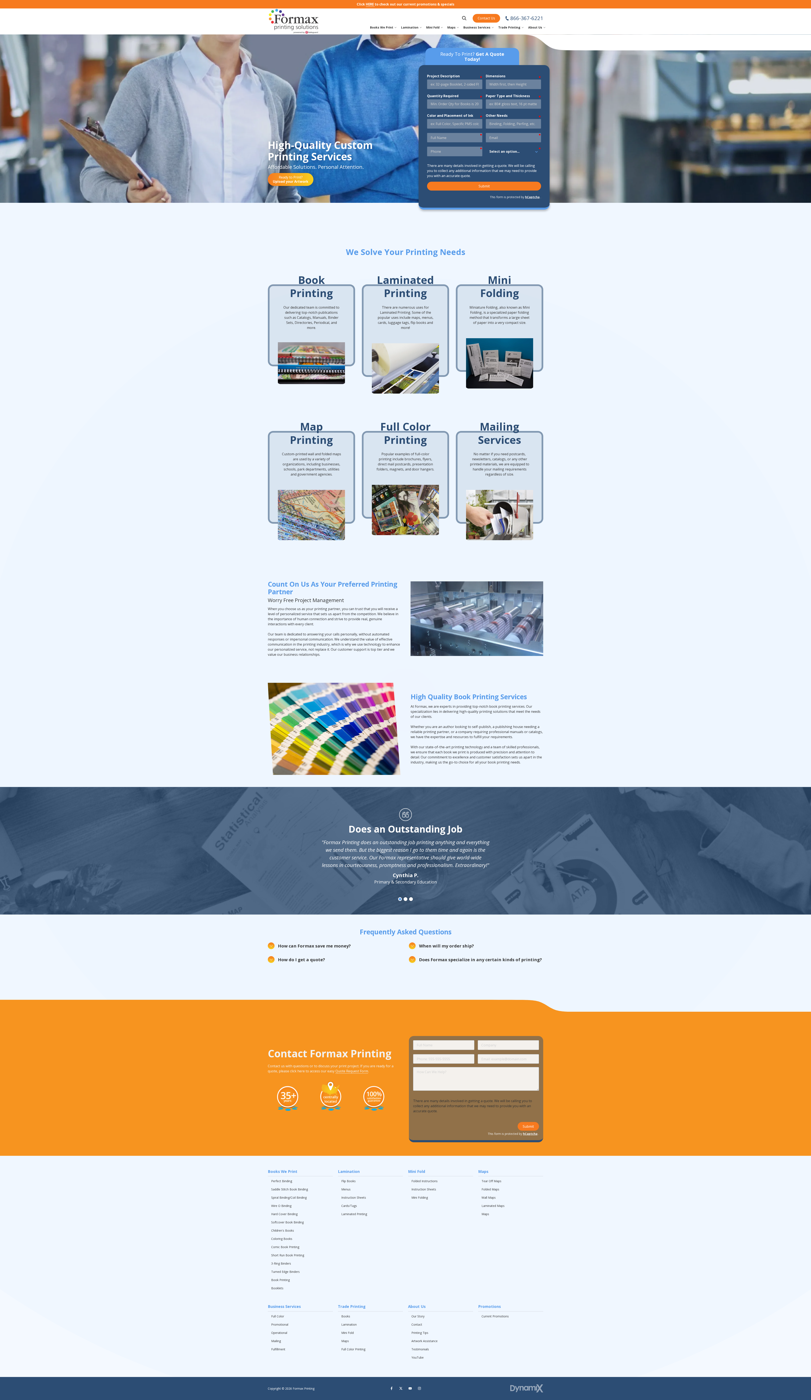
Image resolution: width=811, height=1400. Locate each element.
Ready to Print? (290, 179)
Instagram (419, 1388)
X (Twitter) (401, 1388)
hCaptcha (532, 197)
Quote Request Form (351, 1071)
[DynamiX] (526, 1388)
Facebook (391, 1388)
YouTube (410, 1388)
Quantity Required (443, 96)
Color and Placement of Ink (450, 115)
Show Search (464, 18)
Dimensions (495, 76)
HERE (370, 4)
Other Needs (497, 115)
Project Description (443, 76)
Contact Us (486, 18)
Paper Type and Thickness (508, 96)
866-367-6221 (526, 18)
